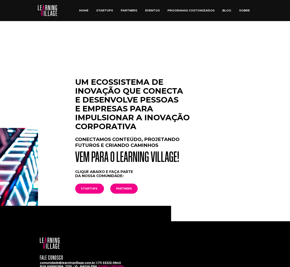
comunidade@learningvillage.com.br (67, 262)
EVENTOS (152, 10)
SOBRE (244, 10)
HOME (83, 10)
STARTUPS (104, 10)
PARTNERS (129, 10)
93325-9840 (112, 262)
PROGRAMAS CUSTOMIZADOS (191, 10)
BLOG (226, 10)
